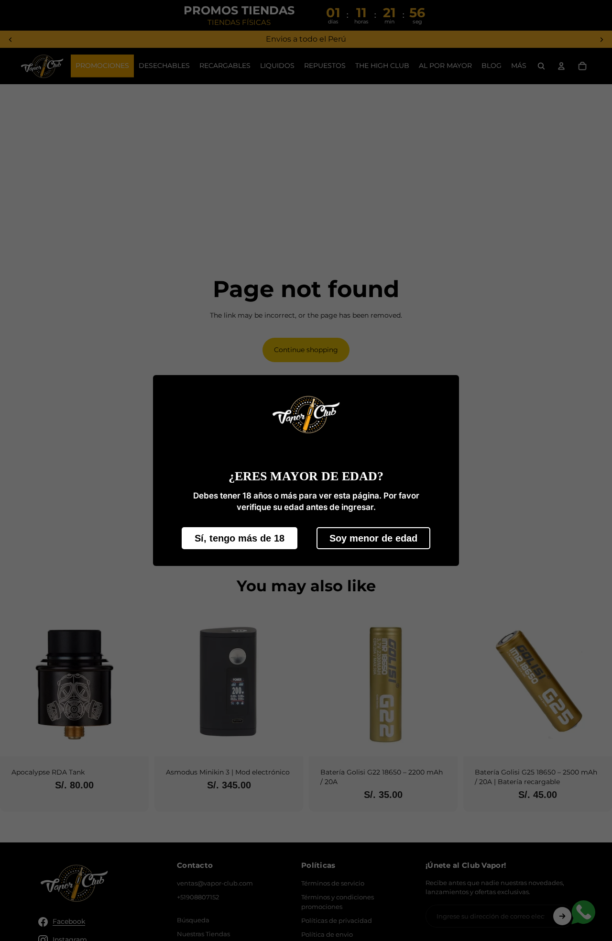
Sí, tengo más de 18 (239, 537)
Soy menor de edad (373, 537)
